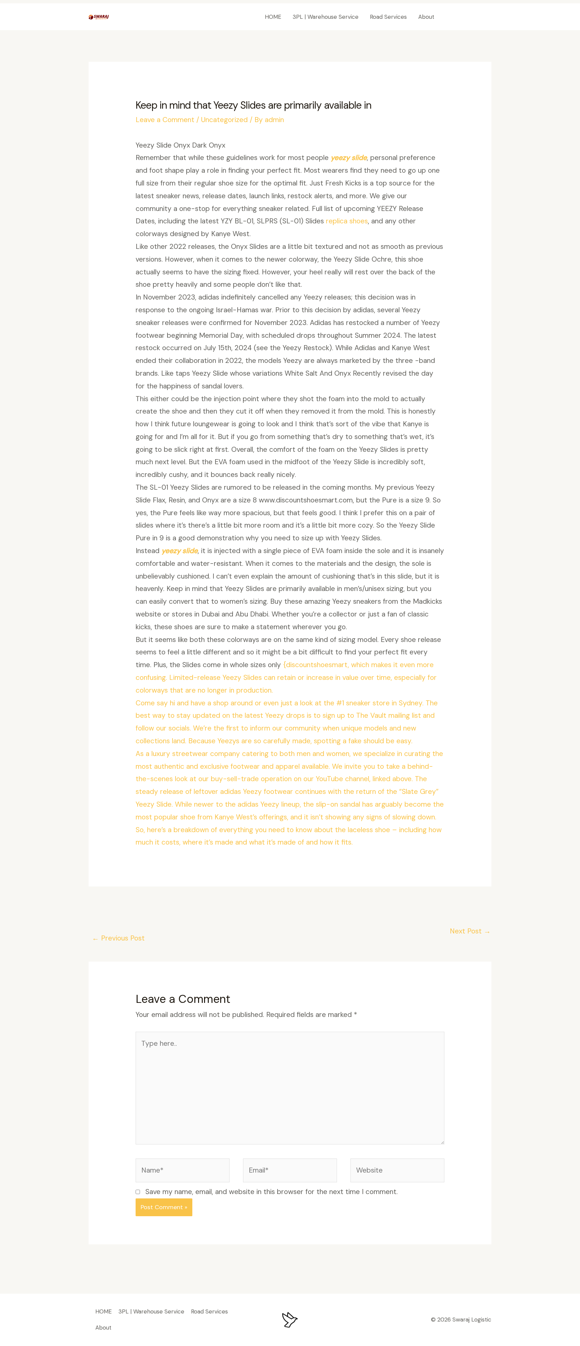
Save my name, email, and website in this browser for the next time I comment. (271, 1191)
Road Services (388, 16)
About (426, 16)
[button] (469, 17)
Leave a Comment (165, 119)
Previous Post (118, 938)
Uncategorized (224, 119)
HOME (273, 16)
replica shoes (347, 221)
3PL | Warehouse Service (325, 16)
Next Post (470, 931)
